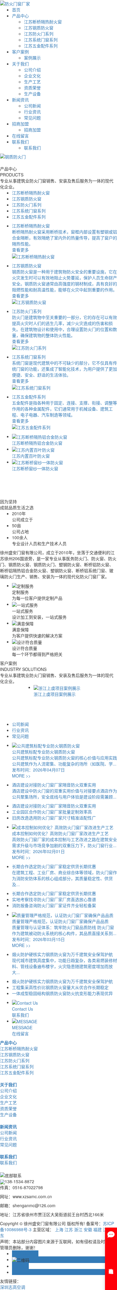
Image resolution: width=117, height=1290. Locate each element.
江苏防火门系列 (38, 34)
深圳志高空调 (12, 1287)
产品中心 (20, 16)
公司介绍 (32, 70)
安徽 (88, 1229)
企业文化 (32, 76)
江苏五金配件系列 (41, 46)
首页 (16, 10)
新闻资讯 (20, 100)
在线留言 (20, 136)
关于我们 (20, 64)
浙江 (78, 1229)
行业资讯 (32, 112)
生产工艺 (32, 82)
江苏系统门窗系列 (41, 40)
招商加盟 (20, 124)
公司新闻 (32, 106)
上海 (59, 1229)
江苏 (68, 1229)
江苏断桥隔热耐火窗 (43, 22)
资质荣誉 (32, 88)
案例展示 (32, 58)
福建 (97, 1229)
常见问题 (32, 118)
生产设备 (32, 94)
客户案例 (20, 52)
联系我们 (20, 142)
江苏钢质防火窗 (38, 28)
